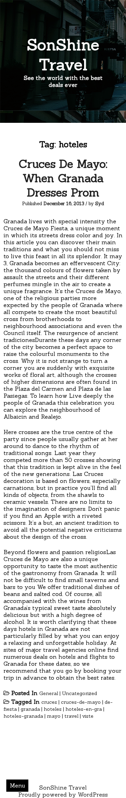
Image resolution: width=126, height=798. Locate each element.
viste (87, 716)
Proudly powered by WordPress (63, 794)
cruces (49, 702)
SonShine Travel (63, 54)
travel (71, 716)
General (48, 693)
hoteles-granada (23, 716)
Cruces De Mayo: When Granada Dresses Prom (63, 178)
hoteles (53, 709)
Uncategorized (79, 693)
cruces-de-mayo (81, 702)
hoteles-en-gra (83, 709)
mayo (54, 716)
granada (30, 709)
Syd (99, 204)
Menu (17, 785)
